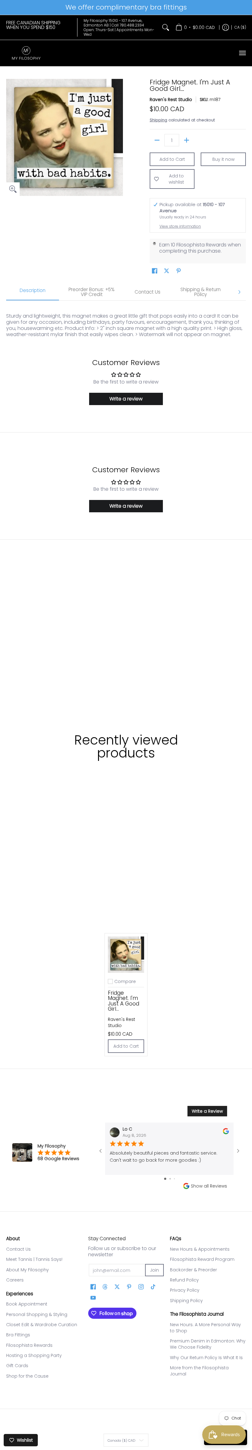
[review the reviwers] (226, 1133)
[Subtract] (157, 140)
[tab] (32, 292)
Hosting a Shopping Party (34, 1355)
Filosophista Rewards (29, 1345)
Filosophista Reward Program (202, 1259)
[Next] (239, 292)
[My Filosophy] (26, 53)
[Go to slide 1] (165, 1179)
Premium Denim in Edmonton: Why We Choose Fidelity (208, 1344)
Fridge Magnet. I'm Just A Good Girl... (123, 1000)
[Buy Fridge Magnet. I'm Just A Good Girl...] (126, 954)
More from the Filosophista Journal (199, 1371)
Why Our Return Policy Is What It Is (206, 1358)
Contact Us (18, 1249)
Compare (125, 981)
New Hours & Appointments (200, 1249)
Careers (15, 1280)
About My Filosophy (27, 1270)
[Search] (165, 27)
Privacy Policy (184, 1290)
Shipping (158, 120)
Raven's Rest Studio (171, 99)
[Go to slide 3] (174, 1178)
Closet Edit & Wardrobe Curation (41, 1325)
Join (154, 1270)
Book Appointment (26, 1304)
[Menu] (242, 53)
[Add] (186, 140)
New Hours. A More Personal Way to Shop (205, 1328)
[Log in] (225, 27)
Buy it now (223, 159)
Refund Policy (184, 1280)
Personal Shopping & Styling (36, 1314)
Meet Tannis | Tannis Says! (34, 1259)
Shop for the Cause (27, 1376)
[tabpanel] (126, 319)
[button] (154, 271)
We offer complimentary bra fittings (126, 7)
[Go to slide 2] (170, 1179)
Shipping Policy (186, 1301)
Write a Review (207, 1111)
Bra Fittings (18, 1335)
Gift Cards (17, 1366)
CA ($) (240, 27)
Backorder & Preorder (193, 1270)
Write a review (126, 398)
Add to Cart (172, 159)
